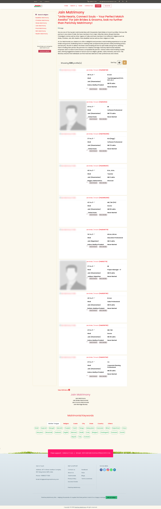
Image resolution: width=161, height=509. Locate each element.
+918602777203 (93, 1)
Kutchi (122, 432)
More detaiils (103, 89)
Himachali (48, 432)
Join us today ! (111, 497)
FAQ (41, 1)
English (66, 432)
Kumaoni (114, 432)
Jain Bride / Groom (104, 78)
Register (107, 6)
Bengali (51, 428)
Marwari (74, 432)
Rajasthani (116, 428)
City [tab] (83, 424)
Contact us (71, 469)
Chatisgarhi (104, 432)
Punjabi (67, 428)
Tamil (74, 428)
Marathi (59, 428)
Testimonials (72, 475)
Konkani (87, 437)
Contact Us (89, 6)
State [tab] (91, 424)
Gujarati (44, 428)
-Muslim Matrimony (41, 34)
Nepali (74, 437)
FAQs (83, 472)
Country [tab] (100, 424)
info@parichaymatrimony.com (107, 1)
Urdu (87, 432)
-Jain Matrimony (40, 26)
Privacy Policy (72, 479)
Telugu (81, 428)
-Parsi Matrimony (40, 28)
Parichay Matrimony (74, 487)
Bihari (108, 428)
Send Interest (93, 89)
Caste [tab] (75, 424)
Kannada (100, 428)
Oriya (124, 428)
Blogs (83, 475)
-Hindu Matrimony (41, 23)
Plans (80, 6)
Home (66, 6)
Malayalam (90, 428)
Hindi (36, 428)
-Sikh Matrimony (40, 31)
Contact (47, 1)
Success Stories (73, 482)
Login (98, 6)
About (35, 1)
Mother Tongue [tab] (53, 424)
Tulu (79, 437)
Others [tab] (110, 424)
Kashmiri (58, 432)
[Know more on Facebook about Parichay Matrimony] (119, 1)
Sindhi (81, 432)
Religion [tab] (66, 424)
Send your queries (44, 51)
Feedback (85, 469)
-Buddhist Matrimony (42, 18)
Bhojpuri (95, 432)
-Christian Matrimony (42, 20)
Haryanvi (40, 432)
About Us (71, 472)
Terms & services (87, 479)
